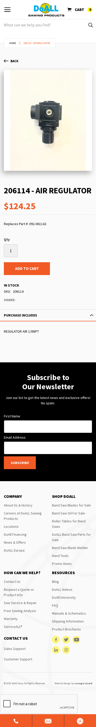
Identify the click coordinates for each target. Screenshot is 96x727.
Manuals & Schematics (69, 613)
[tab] (48, 315)
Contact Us (12, 581)
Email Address (15, 437)
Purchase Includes (20, 315)
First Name (12, 416)
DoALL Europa (14, 550)
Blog (55, 581)
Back (14, 61)
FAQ (55, 605)
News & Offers (15, 542)
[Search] (90, 25)
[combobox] (48, 25)
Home (12, 43)
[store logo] (46, 9)
